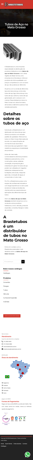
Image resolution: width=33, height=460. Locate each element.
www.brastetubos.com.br (9, 346)
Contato (25, 443)
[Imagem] (12, 49)
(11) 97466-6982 (7, 344)
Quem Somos (8, 443)
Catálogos (3, 446)
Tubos (5, 290)
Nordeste (5, 390)
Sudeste (5, 385)
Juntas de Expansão (10, 298)
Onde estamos (17, 443)
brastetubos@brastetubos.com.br (12, 349)
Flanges (6, 286)
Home (2, 443)
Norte (4, 393)
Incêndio (6, 302)
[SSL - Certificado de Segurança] (24, 419)
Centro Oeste (6, 388)
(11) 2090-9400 (7, 341)
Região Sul (6, 383)
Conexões (6, 282)
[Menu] (2, 4)
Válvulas (6, 294)
